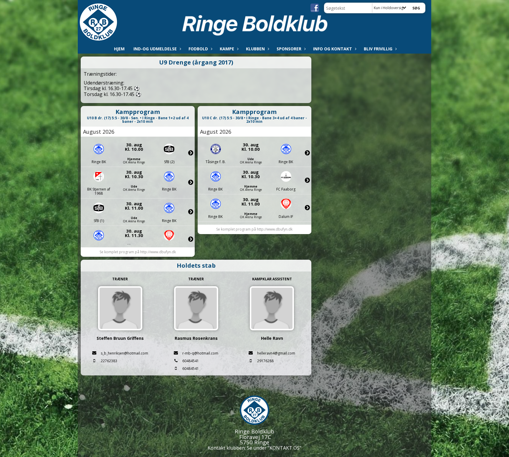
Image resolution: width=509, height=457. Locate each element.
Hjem (119, 49)
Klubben (255, 49)
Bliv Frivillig (378, 49)
